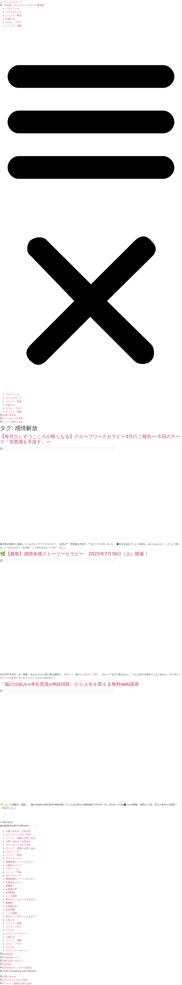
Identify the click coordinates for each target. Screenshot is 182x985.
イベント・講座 (14, 25)
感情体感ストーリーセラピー (20, 861)
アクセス (10, 930)
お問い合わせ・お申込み (18, 831)
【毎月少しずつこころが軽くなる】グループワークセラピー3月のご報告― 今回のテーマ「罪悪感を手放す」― (90, 439)
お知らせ (10, 18)
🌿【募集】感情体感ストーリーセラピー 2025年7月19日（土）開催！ (74, 554)
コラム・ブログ (14, 22)
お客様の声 (11, 889)
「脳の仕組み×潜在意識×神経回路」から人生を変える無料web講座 (69, 684)
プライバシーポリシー (17, 933)
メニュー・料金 (14, 15)
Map (33, 825)
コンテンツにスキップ (11, 1)
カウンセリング (14, 12)
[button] (91, 210)
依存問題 (10, 892)
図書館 (9, 885)
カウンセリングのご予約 (18, 834)
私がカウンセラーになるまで (20, 899)
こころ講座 (11, 895)
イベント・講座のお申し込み (20, 837)
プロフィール (12, 8)
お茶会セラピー (14, 865)
